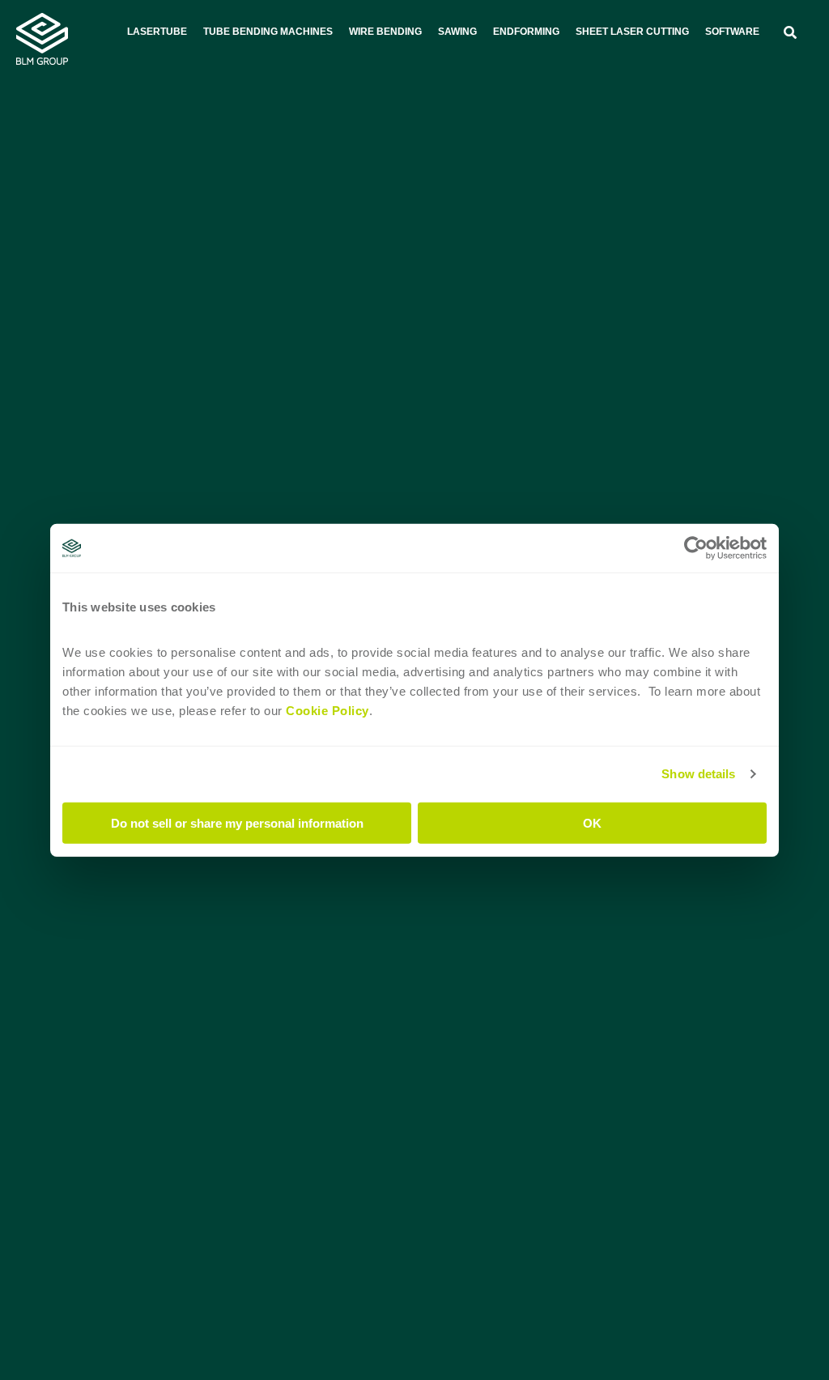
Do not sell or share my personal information (237, 822)
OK (592, 822)
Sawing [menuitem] (457, 31)
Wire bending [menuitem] (385, 31)
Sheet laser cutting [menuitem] (632, 31)
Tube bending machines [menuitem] (268, 31)
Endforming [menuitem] (526, 31)
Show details (698, 774)
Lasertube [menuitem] (157, 31)
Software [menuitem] (732, 31)
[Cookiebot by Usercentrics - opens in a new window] (696, 548)
